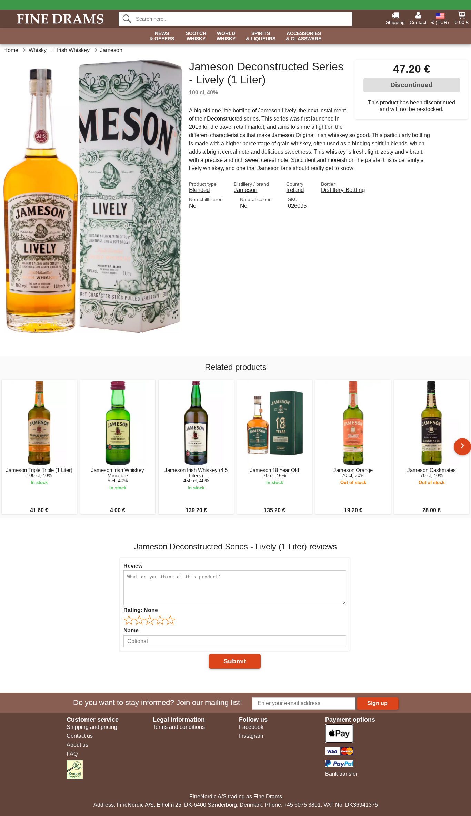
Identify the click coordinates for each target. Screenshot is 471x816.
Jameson (245, 189)
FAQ (72, 754)
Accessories (303, 36)
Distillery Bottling (343, 189)
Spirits (260, 36)
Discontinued (411, 85)
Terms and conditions (179, 727)
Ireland (295, 189)
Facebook (251, 727)
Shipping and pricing (92, 727)
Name (131, 630)
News (162, 36)
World (226, 36)
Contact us (80, 736)
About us (77, 745)
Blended (199, 189)
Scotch (196, 36)
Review (132, 566)
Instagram (251, 736)
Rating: (140, 610)
